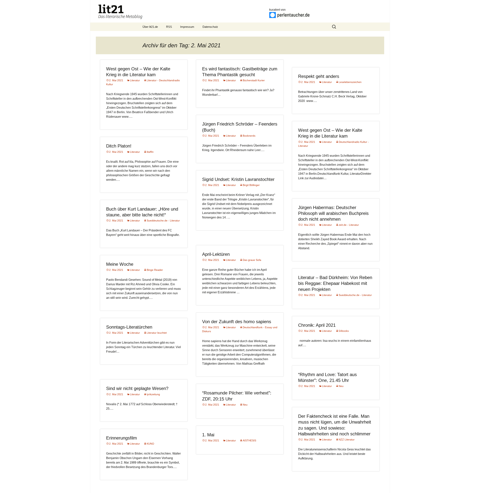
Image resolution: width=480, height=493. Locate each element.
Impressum (187, 26)
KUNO (150, 443)
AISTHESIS (249, 440)
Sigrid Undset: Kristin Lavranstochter (238, 179)
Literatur (135, 80)
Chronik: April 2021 (317, 325)
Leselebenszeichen (350, 82)
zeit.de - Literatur (349, 224)
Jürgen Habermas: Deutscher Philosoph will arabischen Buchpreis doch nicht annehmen (333, 213)
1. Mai (208, 434)
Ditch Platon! (118, 145)
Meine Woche (119, 264)
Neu (341, 386)
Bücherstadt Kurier (254, 80)
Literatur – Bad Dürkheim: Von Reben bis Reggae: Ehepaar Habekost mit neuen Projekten (335, 283)
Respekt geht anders (318, 76)
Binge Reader (155, 269)
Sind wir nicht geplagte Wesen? (137, 388)
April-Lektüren (216, 254)
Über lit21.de (150, 26)
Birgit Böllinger (251, 185)
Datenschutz (210, 26)
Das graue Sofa (252, 259)
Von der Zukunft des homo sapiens (236, 321)
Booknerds (249, 135)
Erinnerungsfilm (121, 437)
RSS (169, 26)
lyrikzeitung (153, 394)
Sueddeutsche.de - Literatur (163, 220)
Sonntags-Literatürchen (129, 327)
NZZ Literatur (347, 439)
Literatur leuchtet (157, 332)
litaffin (150, 151)
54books (344, 330)
